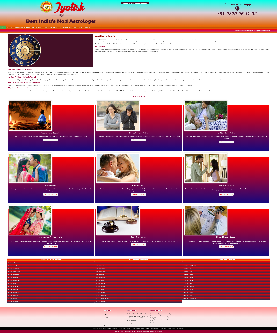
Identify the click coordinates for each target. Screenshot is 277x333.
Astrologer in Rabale (188, 274)
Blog (80, 27)
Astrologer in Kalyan (100, 286)
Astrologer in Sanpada (189, 280)
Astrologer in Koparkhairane (102, 298)
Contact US (106, 325)
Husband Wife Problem (226, 185)
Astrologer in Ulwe (188, 295)
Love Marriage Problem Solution (51, 237)
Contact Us (87, 27)
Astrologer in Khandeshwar (14, 271)
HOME (105, 314)
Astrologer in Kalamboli (13, 289)
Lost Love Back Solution (226, 133)
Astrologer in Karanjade (13, 274)
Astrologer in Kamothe (13, 295)
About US (106, 317)
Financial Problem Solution (226, 237)
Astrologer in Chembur (13, 286)
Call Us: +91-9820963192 (50, 140)
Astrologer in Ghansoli (101, 292)
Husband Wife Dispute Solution (68, 27)
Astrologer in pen (100, 280)
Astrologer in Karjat (100, 289)
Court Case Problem (138, 237)
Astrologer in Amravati (13, 277)
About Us (9, 27)
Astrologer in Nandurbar (189, 262)
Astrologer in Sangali (188, 277)
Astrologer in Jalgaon (100, 268)
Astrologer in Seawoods (189, 286)
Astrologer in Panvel (12, 262)
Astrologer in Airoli (100, 265)
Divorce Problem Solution (138, 133)
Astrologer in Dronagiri (101, 283)
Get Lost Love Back (37, 27)
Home (2, 27)
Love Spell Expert (138, 185)
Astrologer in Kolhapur (101, 295)
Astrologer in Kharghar (13, 301)
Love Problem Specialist (109, 320)
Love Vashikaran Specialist (50, 133)
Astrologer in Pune (188, 271)
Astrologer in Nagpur (100, 301)
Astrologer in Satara (188, 283)
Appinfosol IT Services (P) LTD (155, 331)
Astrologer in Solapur (188, 289)
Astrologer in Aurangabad (14, 280)
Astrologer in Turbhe (188, 292)
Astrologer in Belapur (100, 262)
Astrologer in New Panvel (13, 265)
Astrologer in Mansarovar (14, 292)
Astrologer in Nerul (188, 268)
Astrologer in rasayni (100, 277)
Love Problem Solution (51, 185)
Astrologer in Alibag (12, 283)
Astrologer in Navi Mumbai (190, 265)
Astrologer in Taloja (12, 298)
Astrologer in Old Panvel (13, 268)
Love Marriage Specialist (51, 27)
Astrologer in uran (100, 274)
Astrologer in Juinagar (101, 271)
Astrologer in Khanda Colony (190, 298)
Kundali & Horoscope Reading (22, 27)
